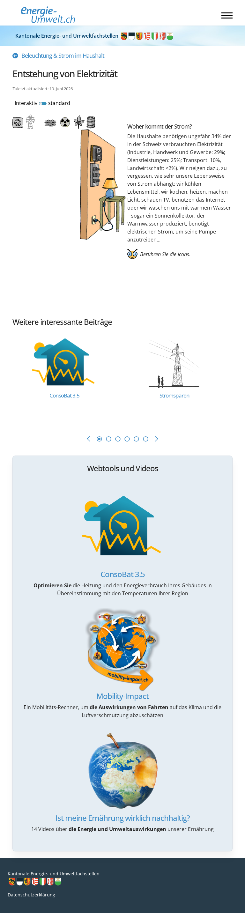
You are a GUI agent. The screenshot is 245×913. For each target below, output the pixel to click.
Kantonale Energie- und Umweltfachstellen (67, 35)
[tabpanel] (67, 378)
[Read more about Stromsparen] (174, 361)
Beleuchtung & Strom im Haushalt (62, 55)
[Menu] (227, 15)
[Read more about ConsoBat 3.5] (64, 361)
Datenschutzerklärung (31, 895)
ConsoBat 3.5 (122, 574)
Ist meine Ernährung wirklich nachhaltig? (123, 818)
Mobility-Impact (122, 696)
